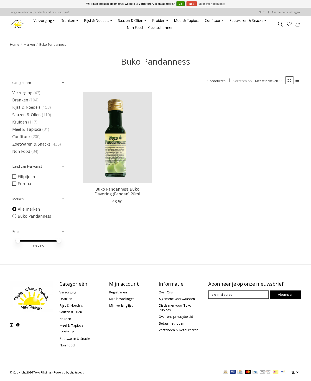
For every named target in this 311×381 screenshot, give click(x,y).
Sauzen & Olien (26, 114)
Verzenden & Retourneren (178, 330)
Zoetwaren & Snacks (31, 144)
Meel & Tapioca (186, 20)
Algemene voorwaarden (177, 298)
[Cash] (225, 372)
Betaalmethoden (171, 323)
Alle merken (29, 209)
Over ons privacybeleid (176, 316)
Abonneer (285, 294)
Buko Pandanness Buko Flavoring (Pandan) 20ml (117, 191)
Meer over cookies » (212, 3)
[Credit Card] (240, 372)
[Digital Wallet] (265, 372)
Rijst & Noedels (26, 107)
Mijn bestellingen (122, 298)
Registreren (118, 292)
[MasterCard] (248, 372)
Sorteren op (242, 80)
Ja (180, 3)
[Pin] (233, 372)
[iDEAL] (275, 372)
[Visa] (255, 372)
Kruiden (19, 122)
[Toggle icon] (280, 24)
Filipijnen (26, 176)
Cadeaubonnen (160, 27)
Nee (191, 3)
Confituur (21, 136)
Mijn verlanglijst (121, 305)
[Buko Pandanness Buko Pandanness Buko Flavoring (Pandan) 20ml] (117, 137)
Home (14, 44)
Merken (29, 44)
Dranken (20, 100)
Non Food (135, 27)
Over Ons (166, 292)
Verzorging (22, 92)
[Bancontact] (283, 372)
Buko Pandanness (34, 216)
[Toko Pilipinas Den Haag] (17, 24)
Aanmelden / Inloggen (286, 12)
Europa (24, 183)
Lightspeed (77, 372)
